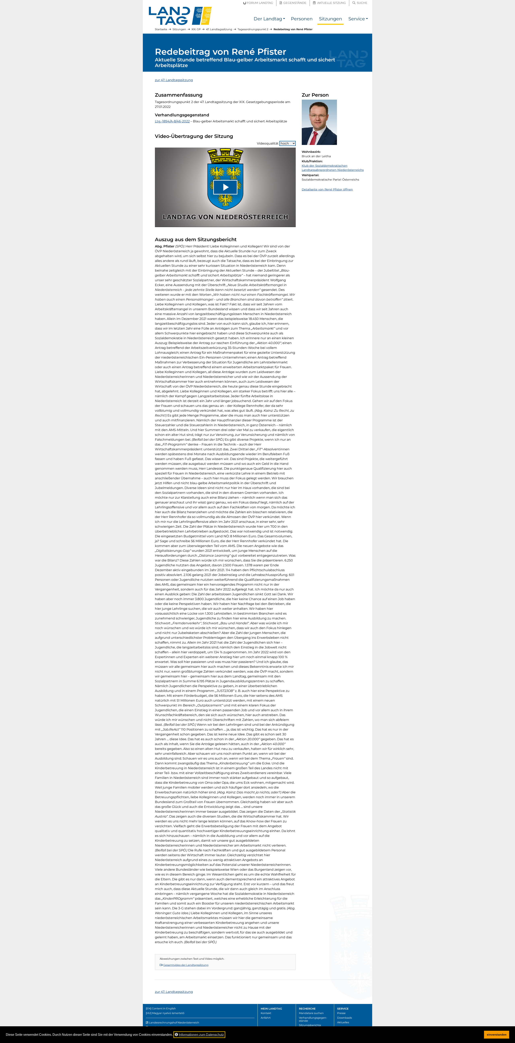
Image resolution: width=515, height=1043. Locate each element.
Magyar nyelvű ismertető (168, 1013)
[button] (284, 19)
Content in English (164, 1008)
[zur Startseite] (180, 16)
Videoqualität (268, 143)
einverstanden (497, 1034)
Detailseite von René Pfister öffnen (327, 189)
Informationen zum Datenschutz (201, 1034)
